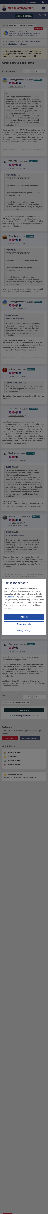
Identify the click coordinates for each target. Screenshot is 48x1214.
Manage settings (24, 630)
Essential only (24, 624)
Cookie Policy (12, 596)
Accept (24, 616)
